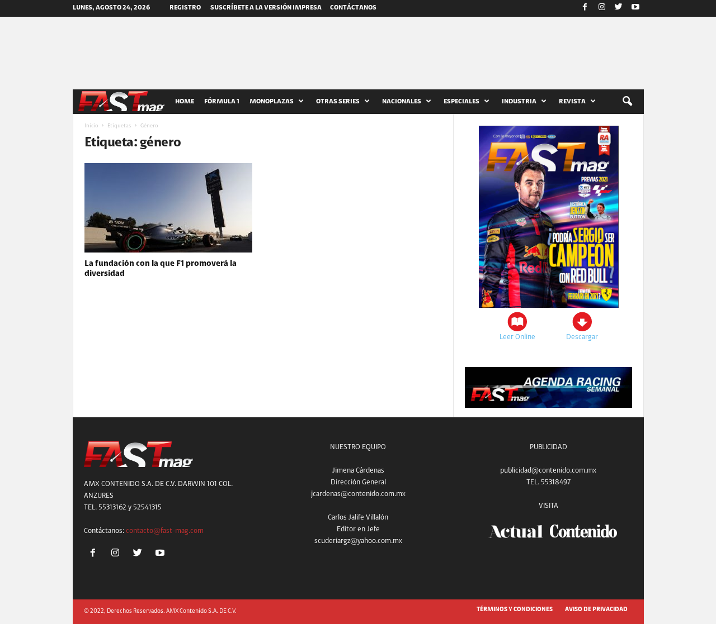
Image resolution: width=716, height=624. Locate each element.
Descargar (582, 337)
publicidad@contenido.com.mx (548, 470)
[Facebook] (585, 8)
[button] (627, 101)
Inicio (91, 126)
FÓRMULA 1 (221, 101)
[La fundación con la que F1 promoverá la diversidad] (168, 208)
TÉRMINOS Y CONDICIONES (515, 610)
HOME (184, 101)
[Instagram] (602, 8)
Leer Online (517, 337)
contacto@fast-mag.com (165, 531)
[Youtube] (635, 8)
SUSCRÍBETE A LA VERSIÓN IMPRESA (266, 7)
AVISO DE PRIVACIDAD (596, 610)
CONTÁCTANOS (353, 7)
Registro (185, 7)
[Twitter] (618, 8)
